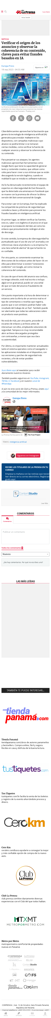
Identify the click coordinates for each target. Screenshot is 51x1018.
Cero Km (31, 987)
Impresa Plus (30, 981)
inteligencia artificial (18, 442)
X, (9, 381)
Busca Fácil (30, 970)
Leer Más (44, 503)
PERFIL (45, 1015)
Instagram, (44, 378)
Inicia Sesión (26, 17)
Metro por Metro (15, 981)
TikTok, (4, 381)
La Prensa (30, 957)
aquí (46, 388)
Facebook (14, 381)
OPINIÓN (19, 1015)
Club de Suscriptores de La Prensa (15, 975)
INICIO (6, 1015)
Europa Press (7, 65)
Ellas (30, 960)
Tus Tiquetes (15, 970)
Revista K (15, 965)
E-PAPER (32, 1015)
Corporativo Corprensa (16, 957)
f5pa (31, 975)
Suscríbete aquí (8, 370)
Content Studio (30, 965)
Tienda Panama (16, 987)
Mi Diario (15, 960)
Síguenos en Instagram (28, 455)
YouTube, (34, 378)
